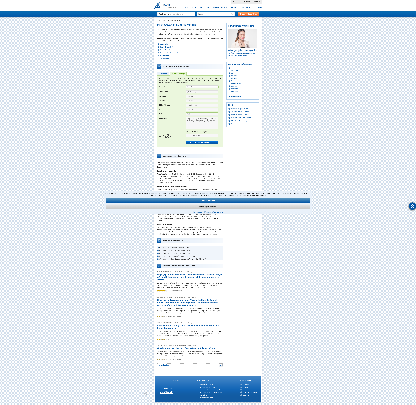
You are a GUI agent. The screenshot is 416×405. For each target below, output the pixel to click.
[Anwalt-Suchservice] (166, 6)
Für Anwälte (245, 7)
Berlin (233, 73)
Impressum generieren (239, 109)
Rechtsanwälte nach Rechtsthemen (210, 392)
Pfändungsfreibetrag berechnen (243, 121)
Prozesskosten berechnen (240, 115)
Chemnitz (234, 89)
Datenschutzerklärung (213, 212)
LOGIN (259, 7)
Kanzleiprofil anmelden (206, 385)
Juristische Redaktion (206, 398)
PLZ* (160, 109)
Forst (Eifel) (164, 44)
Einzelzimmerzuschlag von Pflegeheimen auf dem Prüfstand (186, 348)
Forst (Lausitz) (165, 50)
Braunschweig (236, 83)
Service (233, 7)
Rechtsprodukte (220, 7)
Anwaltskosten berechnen (241, 112)
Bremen (234, 86)
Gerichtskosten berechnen (241, 118)
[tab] (163, 73)
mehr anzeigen (236, 97)
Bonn (233, 81)
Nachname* (163, 92)
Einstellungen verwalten (208, 207)
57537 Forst (164, 56)
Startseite (246, 385)
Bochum (234, 78)
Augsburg (234, 70)
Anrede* (162, 87)
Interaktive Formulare (239, 124)
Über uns (246, 395)
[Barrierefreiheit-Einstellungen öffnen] (412, 206)
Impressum (198, 212)
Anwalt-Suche (190, 7)
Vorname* (163, 96)
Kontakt (245, 387)
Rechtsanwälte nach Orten (207, 387)
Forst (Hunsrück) (166, 47)
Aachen (233, 68)
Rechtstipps (205, 7)
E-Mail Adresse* (165, 105)
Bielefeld (234, 76)
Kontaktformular (241, 54)
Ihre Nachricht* (164, 118)
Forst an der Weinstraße (169, 53)
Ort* (160, 114)
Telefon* (162, 101)
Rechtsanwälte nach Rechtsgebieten (211, 390)
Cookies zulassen (208, 200)
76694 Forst (164, 59)
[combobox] (202, 86)
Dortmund (234, 91)
